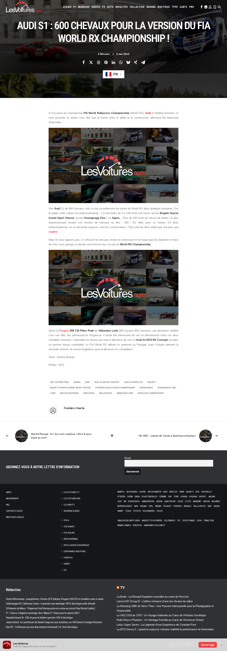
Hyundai (193, 496)
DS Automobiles (149, 496)
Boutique (164, 7)
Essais (67, 7)
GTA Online (69, 533)
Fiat (170, 496)
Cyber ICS (68, 557)
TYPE (175, 7)
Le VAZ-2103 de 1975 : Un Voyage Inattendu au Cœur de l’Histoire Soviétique (161, 615)
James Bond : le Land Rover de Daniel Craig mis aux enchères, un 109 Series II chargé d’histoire (54, 622)
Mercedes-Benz (124, 506)
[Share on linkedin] (113, 62)
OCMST (67, 564)
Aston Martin (154, 492)
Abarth (120, 492)
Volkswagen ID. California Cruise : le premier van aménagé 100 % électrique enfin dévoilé (50, 603)
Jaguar (211, 496)
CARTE (183, 7)
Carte (9, 492)
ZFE (178, 520)
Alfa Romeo (132, 492)
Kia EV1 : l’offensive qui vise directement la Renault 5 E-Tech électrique (41, 627)
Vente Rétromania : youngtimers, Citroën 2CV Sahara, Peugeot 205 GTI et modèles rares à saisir (54, 599)
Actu (110, 7)
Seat (209, 506)
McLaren (216, 501)
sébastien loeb (125, 393)
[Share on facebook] (83, 62)
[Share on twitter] (91, 62)
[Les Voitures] (23, 7)
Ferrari (162, 496)
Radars (151, 7)
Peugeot (64, 330)
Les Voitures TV (71, 492)
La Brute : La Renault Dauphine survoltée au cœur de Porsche (153, 596)
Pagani (158, 506)
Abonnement (12, 498)
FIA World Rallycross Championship (115, 388)
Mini (136, 506)
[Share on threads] (98, 62)
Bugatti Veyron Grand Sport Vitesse (70, 388)
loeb (52, 393)
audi (87, 382)
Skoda (217, 506)
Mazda (206, 501)
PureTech (137, 525)
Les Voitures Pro (72, 498)
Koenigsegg (134, 501)
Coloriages (169, 520)
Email (127, 458)
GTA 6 (66, 520)
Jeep (119, 501)
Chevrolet (206, 492)
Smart (120, 511)
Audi (148, 112)
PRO (191, 7)
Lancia (159, 501)
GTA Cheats (69, 526)
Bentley (173, 492)
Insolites (121, 7)
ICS (65, 570)
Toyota (136, 511)
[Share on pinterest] (105, 62)
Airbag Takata (124, 525)
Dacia (137, 496)
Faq (7, 505)
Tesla (128, 511)
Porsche (178, 506)
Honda (184, 496)
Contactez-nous (14, 511)
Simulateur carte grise (128, 520)
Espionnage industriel (75, 551)
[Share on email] (143, 62)
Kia (125, 501)
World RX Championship (151, 393)
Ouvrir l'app (207, 644)
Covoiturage (188, 520)
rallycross (105, 393)
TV (103, 7)
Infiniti (202, 496)
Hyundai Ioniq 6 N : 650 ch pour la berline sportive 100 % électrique (39, 617)
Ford (176, 496)
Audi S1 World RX (133, 382)
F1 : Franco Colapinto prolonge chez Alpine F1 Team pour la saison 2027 (42, 613)
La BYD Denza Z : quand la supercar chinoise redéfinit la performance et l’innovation (165, 629)
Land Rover (169, 501)
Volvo (160, 511)
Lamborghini (148, 501)
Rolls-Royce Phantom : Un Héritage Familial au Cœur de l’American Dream (160, 619)
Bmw (182, 492)
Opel (151, 506)
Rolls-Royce (199, 506)
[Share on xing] (135, 62)
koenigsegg (146, 388)
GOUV (199, 520)
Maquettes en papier (152, 520)
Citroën (121, 496)
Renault (188, 506)
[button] (201, 7)
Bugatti (190, 492)
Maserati (197, 501)
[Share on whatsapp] (120, 62)
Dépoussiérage (71, 539)
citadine (53, 231)
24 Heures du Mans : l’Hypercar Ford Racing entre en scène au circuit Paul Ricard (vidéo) (50, 608)
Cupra (130, 496)
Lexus (180, 501)
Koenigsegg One (167, 388)
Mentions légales (15, 517)
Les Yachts (69, 505)
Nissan (143, 506)
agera (77, 382)
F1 (74, 7)
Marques (84, 7)
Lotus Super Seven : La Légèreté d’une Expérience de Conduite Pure (156, 624)
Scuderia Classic (71, 511)
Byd (197, 492)
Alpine (143, 492)
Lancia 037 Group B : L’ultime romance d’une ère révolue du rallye (155, 601)
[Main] (114, 435)
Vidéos (96, 7)
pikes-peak (88, 393)
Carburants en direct (154, 525)
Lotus (188, 501)
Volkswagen (148, 511)
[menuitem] (67, 7)
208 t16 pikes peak (59, 382)
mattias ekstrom (69, 393)
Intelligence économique (76, 545)
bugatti (152, 382)
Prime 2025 (209, 520)
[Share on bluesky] (128, 62)
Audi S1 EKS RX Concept (107, 382)
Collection (137, 7)
